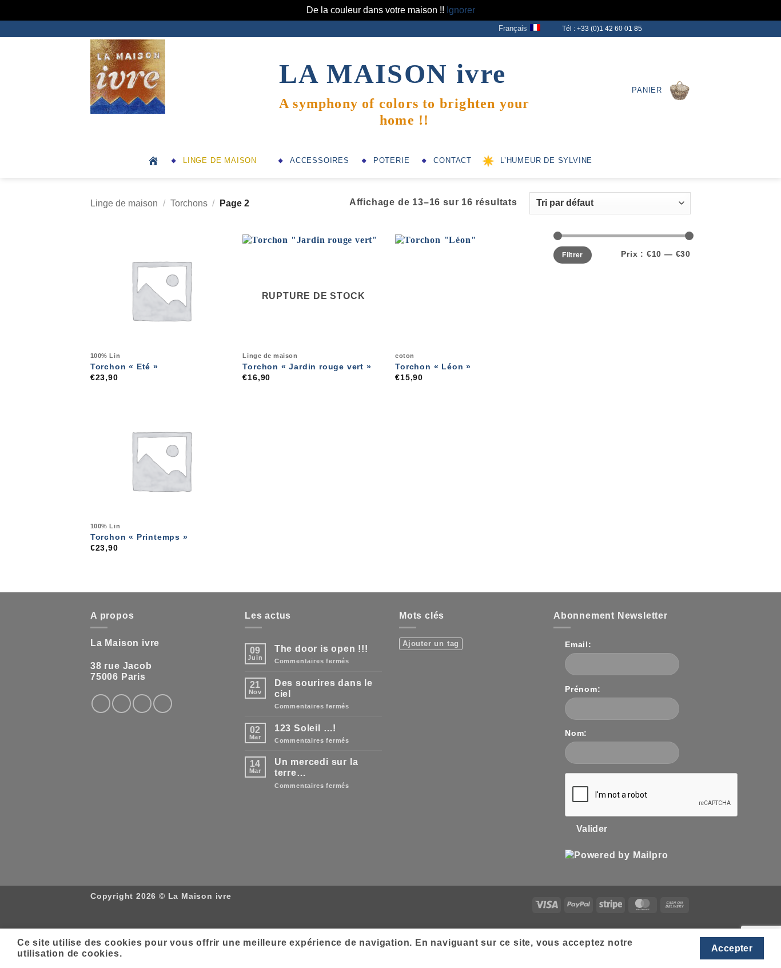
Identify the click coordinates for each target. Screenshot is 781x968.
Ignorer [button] (461, 10)
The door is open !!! (321, 649)
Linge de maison (124, 203)
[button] (661, 90)
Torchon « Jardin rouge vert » (306, 366)
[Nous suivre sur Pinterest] (162, 703)
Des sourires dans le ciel (323, 688)
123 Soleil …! (305, 728)
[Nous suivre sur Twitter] (663, 29)
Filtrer (572, 255)
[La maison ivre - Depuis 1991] (147, 76)
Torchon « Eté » (124, 366)
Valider (592, 829)
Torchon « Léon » (433, 366)
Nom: (576, 733)
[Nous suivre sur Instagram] (652, 29)
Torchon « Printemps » (139, 536)
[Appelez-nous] (685, 29)
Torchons (189, 203)
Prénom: (583, 689)
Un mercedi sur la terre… (316, 767)
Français (513, 28)
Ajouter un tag (431, 643)
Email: (578, 644)
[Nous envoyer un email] (674, 29)
